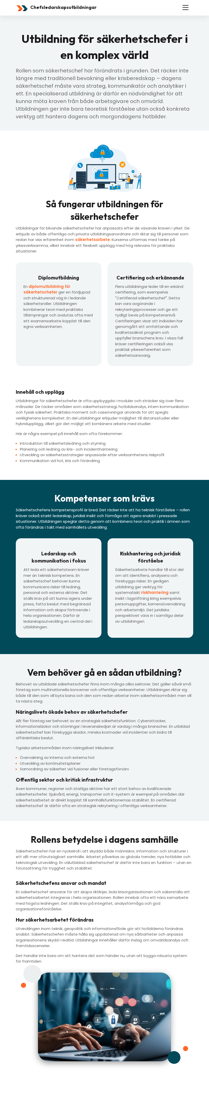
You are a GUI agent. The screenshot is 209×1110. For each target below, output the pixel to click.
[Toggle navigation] (185, 8)
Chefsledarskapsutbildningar (63, 7)
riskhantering (154, 592)
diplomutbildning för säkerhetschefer (46, 289)
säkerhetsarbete (92, 239)
